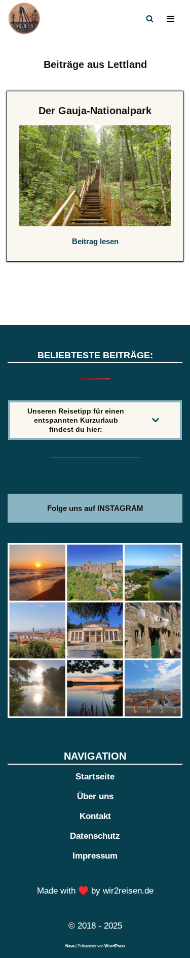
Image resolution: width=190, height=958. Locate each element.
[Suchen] (150, 18)
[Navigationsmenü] (170, 19)
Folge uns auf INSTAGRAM (95, 508)
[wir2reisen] (27, 18)
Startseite (95, 776)
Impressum (95, 856)
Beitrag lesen (95, 241)
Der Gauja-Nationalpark (95, 110)
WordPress (114, 946)
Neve (69, 946)
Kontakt (95, 816)
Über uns (95, 796)
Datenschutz (95, 836)
